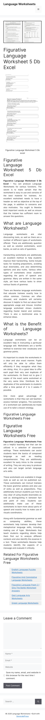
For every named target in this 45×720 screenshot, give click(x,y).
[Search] (38, 701)
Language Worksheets (19, 4)
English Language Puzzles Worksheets (24, 571)
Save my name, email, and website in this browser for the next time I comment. (23, 675)
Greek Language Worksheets (25, 603)
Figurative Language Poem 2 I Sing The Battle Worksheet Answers (25, 588)
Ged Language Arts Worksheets (21, 597)
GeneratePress (22, 716)
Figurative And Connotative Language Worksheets (24, 578)
